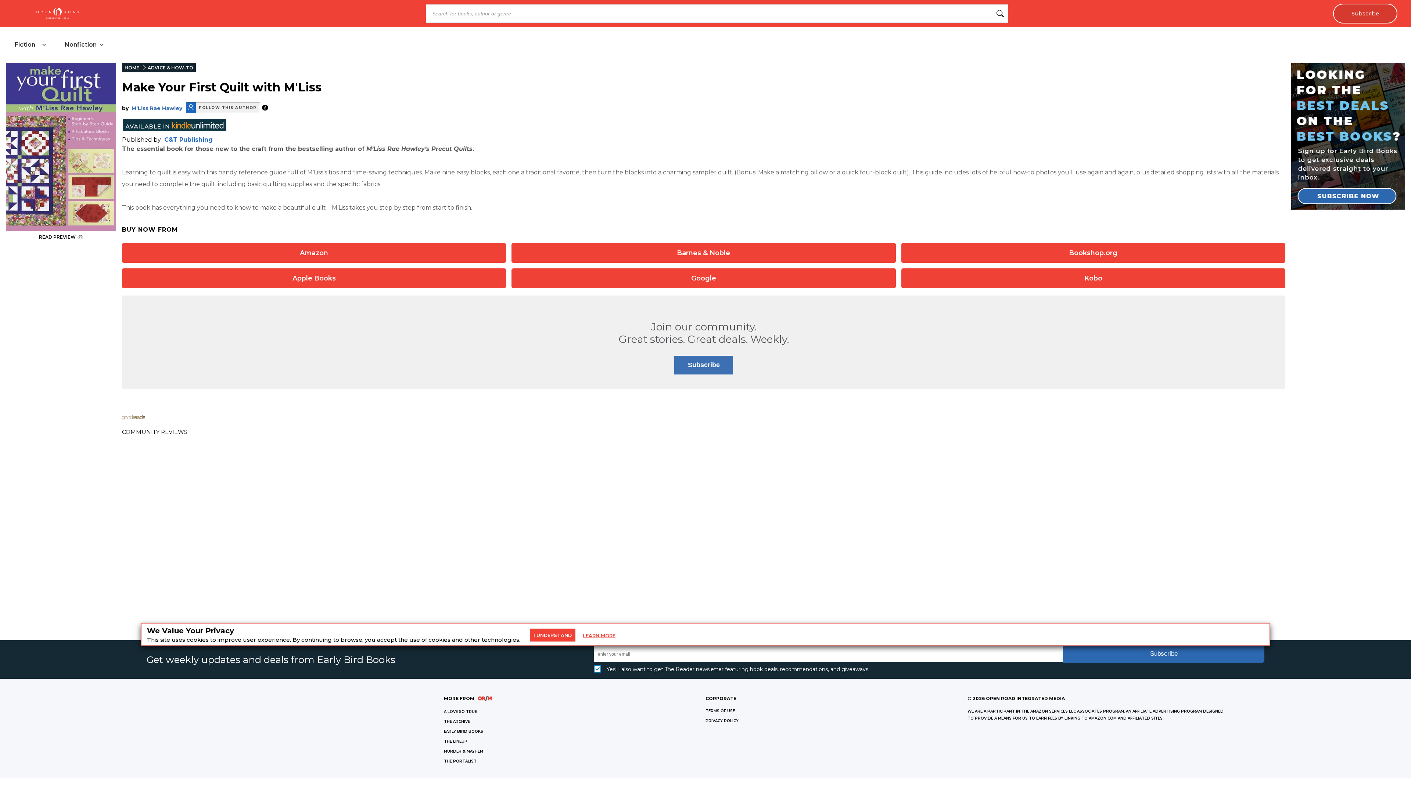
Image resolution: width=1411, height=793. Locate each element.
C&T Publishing (188, 139)
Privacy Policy (722, 720)
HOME (132, 67)
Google (703, 278)
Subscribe (1365, 13)
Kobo (1093, 278)
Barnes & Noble (703, 253)
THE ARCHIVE (457, 721)
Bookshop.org (1093, 253)
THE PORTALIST (460, 761)
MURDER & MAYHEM (463, 751)
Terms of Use (720, 711)
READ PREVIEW (57, 237)
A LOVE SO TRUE (460, 711)
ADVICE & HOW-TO (170, 67)
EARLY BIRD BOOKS (463, 731)
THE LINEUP (455, 741)
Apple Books (314, 278)
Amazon (314, 253)
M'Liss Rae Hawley (157, 108)
